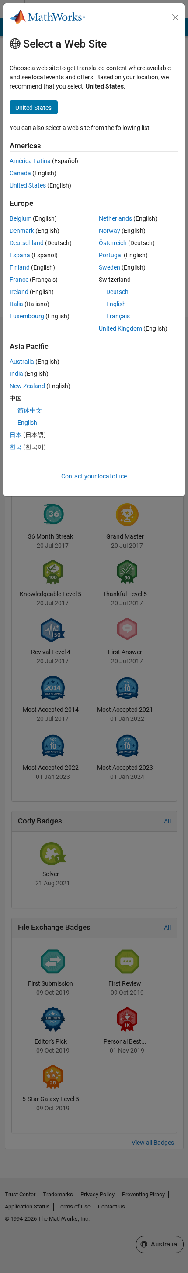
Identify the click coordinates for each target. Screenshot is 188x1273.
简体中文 (29, 410)
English (116, 303)
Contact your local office (94, 476)
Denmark (22, 230)
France (19, 279)
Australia (22, 361)
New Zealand (27, 385)
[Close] (175, 17)
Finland (20, 267)
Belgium (20, 218)
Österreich (113, 242)
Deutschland (27, 242)
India (16, 373)
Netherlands (115, 218)
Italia (16, 303)
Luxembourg (27, 316)
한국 (16, 447)
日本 (16, 434)
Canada (20, 173)
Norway (109, 230)
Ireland (19, 291)
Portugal (110, 255)
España (20, 255)
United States (28, 185)
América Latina (30, 160)
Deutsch (117, 291)
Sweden (109, 267)
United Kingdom (120, 328)
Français (118, 316)
